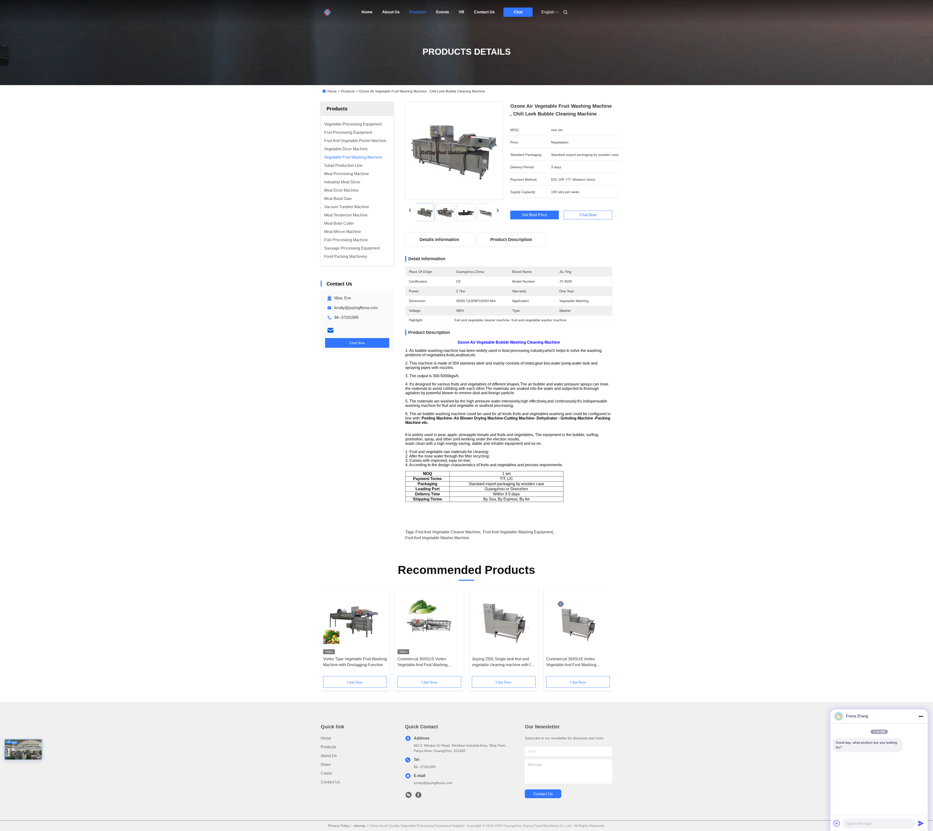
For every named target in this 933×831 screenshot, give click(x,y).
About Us (391, 12)
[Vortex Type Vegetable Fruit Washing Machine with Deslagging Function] (355, 621)
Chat (518, 12)
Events (442, 12)
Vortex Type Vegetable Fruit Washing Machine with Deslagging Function (355, 662)
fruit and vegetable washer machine (437, 538)
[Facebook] (418, 796)
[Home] (327, 12)
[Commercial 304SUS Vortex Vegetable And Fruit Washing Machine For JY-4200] (429, 621)
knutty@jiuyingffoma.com (356, 308)
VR (461, 12)
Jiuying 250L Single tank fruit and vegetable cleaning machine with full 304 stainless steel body (503, 662)
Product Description (511, 239)
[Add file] (836, 823)
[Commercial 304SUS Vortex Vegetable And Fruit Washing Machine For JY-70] (578, 621)
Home (367, 12)
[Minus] (921, 716)
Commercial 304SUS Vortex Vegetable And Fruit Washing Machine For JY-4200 (422, 662)
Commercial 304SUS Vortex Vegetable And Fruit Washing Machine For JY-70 (571, 662)
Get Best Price (534, 215)
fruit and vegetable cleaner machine (447, 532)
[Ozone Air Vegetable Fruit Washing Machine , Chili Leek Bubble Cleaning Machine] (453, 150)
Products (417, 12)
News (326, 764)
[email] (330, 330)
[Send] (921, 823)
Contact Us (484, 12)
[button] (329, 633)
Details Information (439, 239)
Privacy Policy (338, 826)
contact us (543, 794)
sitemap (359, 826)
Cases (326, 773)
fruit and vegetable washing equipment (518, 532)
